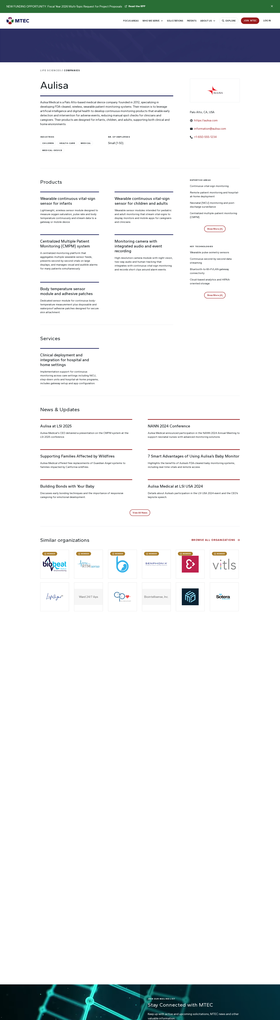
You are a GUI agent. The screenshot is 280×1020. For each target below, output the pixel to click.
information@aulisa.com (210, 128)
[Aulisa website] (215, 90)
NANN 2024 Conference (169, 426)
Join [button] (250, 20)
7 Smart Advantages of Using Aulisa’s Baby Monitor (193, 456)
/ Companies (60, 70)
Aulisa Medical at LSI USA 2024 (175, 486)
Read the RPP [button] (136, 6)
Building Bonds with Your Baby (67, 486)
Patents (191, 20)
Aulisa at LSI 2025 (56, 426)
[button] (215, 229)
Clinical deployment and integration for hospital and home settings (64, 360)
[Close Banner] (272, 6)
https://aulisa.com (206, 120)
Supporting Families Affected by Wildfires (77, 456)
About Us (206, 20)
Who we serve (150, 20)
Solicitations (175, 20)
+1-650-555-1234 (205, 137)
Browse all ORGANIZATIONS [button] (213, 539)
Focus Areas (131, 20)
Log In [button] (267, 20)
